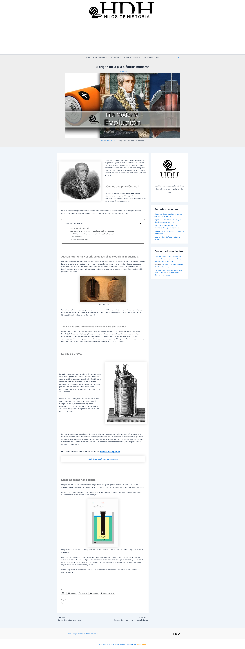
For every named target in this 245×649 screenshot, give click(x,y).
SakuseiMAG (141, 644)
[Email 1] (176, 634)
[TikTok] (179, 634)
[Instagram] (173, 634)
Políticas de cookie (91, 634)
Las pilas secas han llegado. (80, 240)
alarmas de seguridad (110, 451)
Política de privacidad (75, 634)
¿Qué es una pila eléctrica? (79, 228)
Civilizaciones (148, 57)
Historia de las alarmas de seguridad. (103, 459)
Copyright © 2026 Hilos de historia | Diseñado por (118, 644)
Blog (157, 57)
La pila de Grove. (76, 237)
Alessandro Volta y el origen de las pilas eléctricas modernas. (92, 231)
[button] (106, 57)
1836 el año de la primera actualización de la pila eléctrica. (94, 234)
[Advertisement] (122, 40)
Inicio (88, 57)
